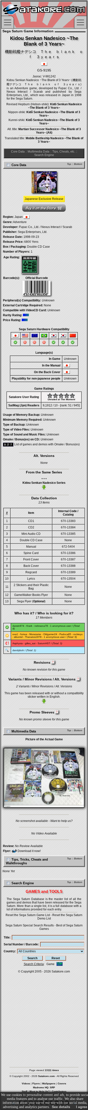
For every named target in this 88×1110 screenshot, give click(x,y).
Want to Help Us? (39, 1091)
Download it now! (29, 851)
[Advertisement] (44, 1017)
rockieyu (78, 634)
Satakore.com (61, 971)
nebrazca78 (41, 625)
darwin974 (18, 625)
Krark (29, 625)
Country (9, 951)
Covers (62, 1083)
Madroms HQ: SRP (44, 1087)
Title (7, 937)
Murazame (35, 634)
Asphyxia (17, 643)
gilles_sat (30, 643)
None (47, 305)
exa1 (15, 634)
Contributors (59, 1091)
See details (61, 1107)
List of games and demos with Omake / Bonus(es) (46, 444)
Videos (26, 1083)
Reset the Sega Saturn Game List (28, 915)
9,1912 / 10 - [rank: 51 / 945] (61, 405)
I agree (81, 1107)
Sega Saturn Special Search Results (29, 925)
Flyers (36, 1083)
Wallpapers (48, 1083)
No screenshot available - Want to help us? (44, 821)
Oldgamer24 (50, 634)
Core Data (18, 151)
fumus (23, 634)
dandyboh (18, 650)
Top (69, 164)
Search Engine (44, 155)
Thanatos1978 (33, 637)
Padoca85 (65, 634)
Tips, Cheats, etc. (63, 151)
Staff (24, 1091)
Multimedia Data (38, 151)
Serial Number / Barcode (21, 944)
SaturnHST (44, 643)
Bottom (78, 164)
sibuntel (18, 637)
